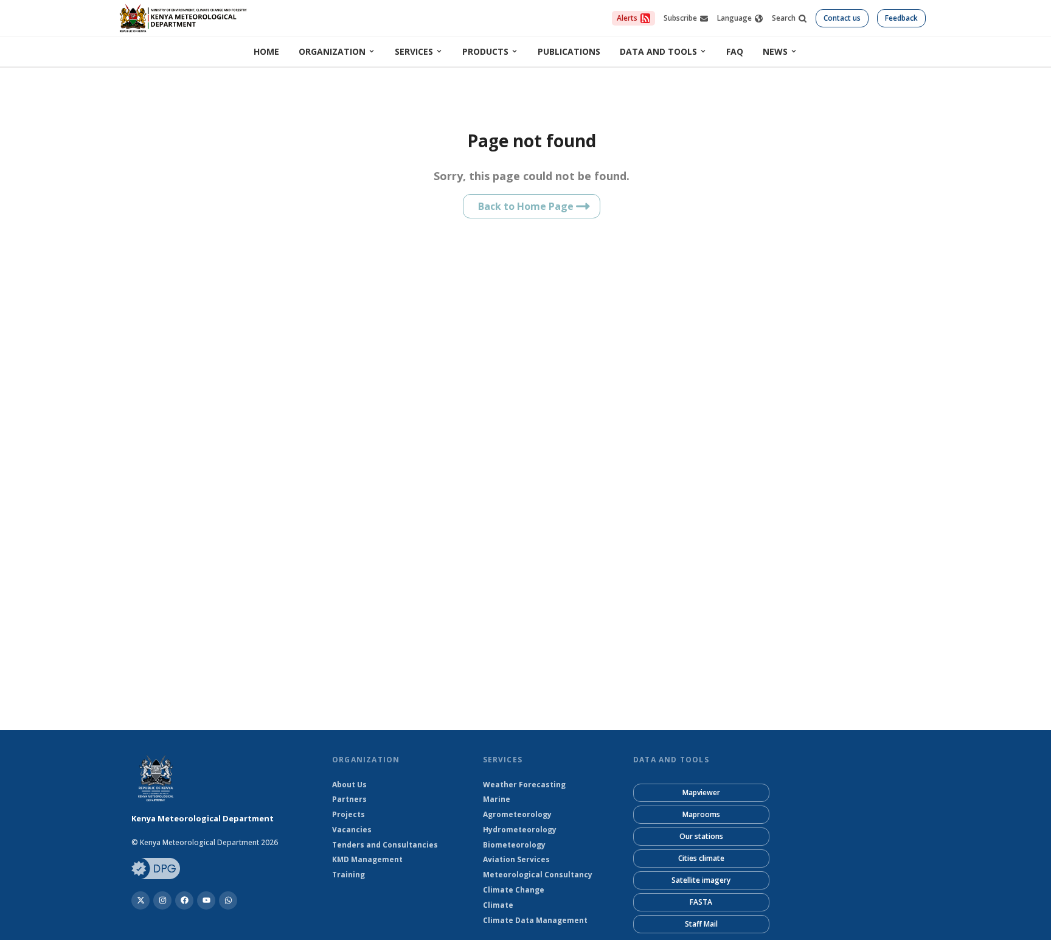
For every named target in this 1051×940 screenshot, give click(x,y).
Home (266, 51)
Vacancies (352, 830)
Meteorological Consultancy (537, 875)
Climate (498, 905)
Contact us (842, 18)
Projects (348, 815)
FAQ (734, 51)
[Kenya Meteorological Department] (184, 900)
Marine (496, 799)
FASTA (701, 902)
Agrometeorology (517, 815)
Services (414, 51)
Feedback (901, 18)
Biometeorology (514, 845)
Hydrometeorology (520, 830)
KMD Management (367, 860)
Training (348, 875)
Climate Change (513, 890)
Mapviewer (701, 792)
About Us (349, 785)
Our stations (701, 836)
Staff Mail (701, 924)
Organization (332, 51)
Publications (569, 51)
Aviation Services (516, 860)
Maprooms (701, 814)
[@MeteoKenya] (140, 900)
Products (485, 51)
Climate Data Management (535, 920)
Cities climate (701, 858)
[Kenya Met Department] (162, 900)
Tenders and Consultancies (385, 845)
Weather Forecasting (524, 785)
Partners (349, 799)
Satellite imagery (700, 880)
